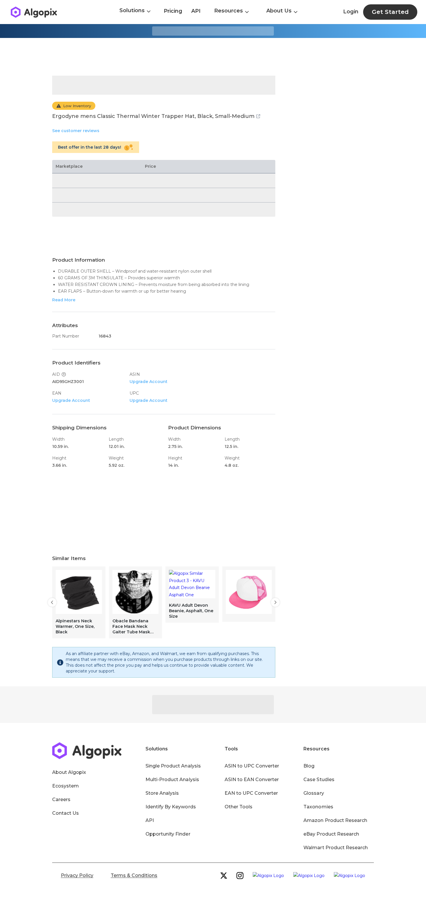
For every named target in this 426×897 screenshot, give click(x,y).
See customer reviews (75, 130)
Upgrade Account (149, 381)
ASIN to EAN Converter (252, 779)
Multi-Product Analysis (172, 779)
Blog (308, 766)
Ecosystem (65, 786)
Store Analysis (162, 793)
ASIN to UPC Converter (252, 766)
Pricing (173, 11)
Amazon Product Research (335, 820)
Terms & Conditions (134, 875)
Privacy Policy (77, 875)
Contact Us (65, 813)
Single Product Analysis (173, 766)
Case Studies (318, 779)
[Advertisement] (213, 57)
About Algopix (69, 772)
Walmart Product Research (335, 847)
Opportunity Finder (167, 834)
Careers (61, 799)
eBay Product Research (331, 834)
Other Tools (238, 807)
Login (350, 11)
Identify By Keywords (170, 807)
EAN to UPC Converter (251, 793)
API (196, 11)
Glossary (313, 793)
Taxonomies (318, 807)
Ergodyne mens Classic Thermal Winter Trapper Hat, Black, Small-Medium (153, 116)
